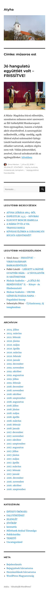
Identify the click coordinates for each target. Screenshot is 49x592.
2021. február (14, 337)
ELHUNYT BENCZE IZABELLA (22, 220)
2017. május (13, 458)
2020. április (13, 348)
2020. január (13, 360)
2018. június (13, 409)
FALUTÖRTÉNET (15, 515)
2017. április (13, 462)
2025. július (13, 329)
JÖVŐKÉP (18, 167)
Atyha (9, 9)
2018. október (14, 394)
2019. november (15, 367)
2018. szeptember (16, 398)
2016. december (15, 477)
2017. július (12, 451)
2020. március (14, 352)
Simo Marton (13, 164)
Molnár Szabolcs (15, 280)
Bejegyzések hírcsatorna (20, 568)
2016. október (14, 485)
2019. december (15, 363)
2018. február (14, 424)
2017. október (14, 439)
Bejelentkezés (14, 564)
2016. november (15, 481)
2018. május (13, 413)
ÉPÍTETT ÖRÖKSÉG (17, 511)
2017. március (14, 466)
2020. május (13, 344)
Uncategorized (14, 542)
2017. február (13, 470)
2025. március (14, 333)
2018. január (13, 428)
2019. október (14, 371)
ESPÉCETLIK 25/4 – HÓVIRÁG (23, 216)
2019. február (14, 382)
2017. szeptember (16, 443)
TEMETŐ (11, 538)
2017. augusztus (15, 447)
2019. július (13, 379)
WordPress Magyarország (20, 575)
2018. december (15, 386)
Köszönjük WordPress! (21, 587)
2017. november (15, 436)
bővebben (27, 157)
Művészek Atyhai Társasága (21, 530)
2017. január (13, 474)
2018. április (13, 417)
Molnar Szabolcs (15, 292)
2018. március (14, 420)
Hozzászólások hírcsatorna (21, 572)
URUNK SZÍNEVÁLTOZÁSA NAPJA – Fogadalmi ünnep (21, 296)
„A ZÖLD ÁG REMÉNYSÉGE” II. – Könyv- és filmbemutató (23, 284)
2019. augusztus (15, 375)
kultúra (34, 167)
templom (19, 170)
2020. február (14, 356)
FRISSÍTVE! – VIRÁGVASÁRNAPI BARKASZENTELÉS (21, 261)
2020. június (13, 341)
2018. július (13, 405)
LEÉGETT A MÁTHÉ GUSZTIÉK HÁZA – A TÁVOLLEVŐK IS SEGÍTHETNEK (25, 273)
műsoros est (9, 170)
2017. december (15, 432)
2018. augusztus (15, 401)
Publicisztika (13, 534)
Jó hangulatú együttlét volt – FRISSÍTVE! (19, 71)
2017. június (13, 455)
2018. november (15, 390)
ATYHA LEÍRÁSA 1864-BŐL (21, 212)
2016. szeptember (16, 489)
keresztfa (12, 526)
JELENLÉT (8, 167)
